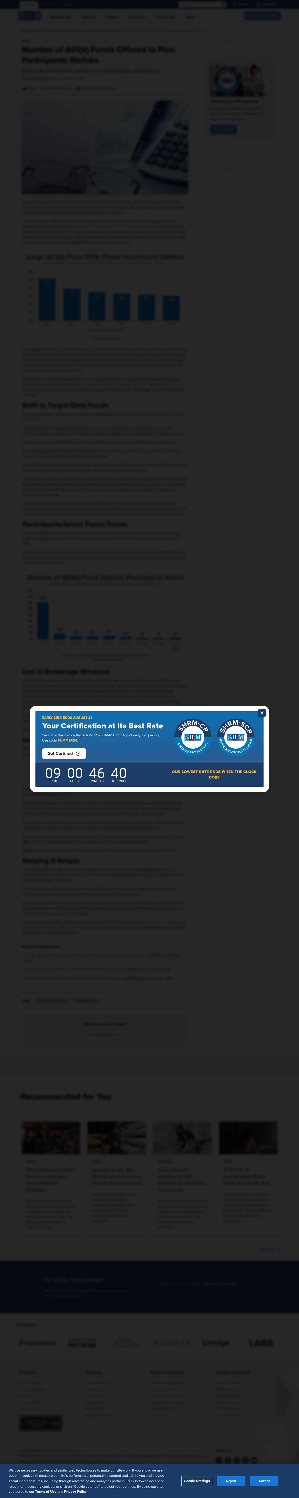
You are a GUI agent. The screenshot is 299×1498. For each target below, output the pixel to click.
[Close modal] (262, 713)
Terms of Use (45, 1491)
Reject (231, 1481)
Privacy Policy (75, 1491)
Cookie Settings (197, 1481)
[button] (64, 753)
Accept (264, 1481)
